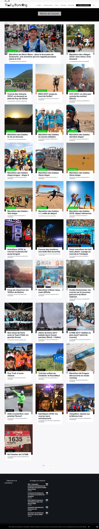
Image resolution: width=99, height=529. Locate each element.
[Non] (97, 527)
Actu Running (71, 5)
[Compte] (9, 1)
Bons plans (63, 5)
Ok (89, 526)
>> (55, 465)
